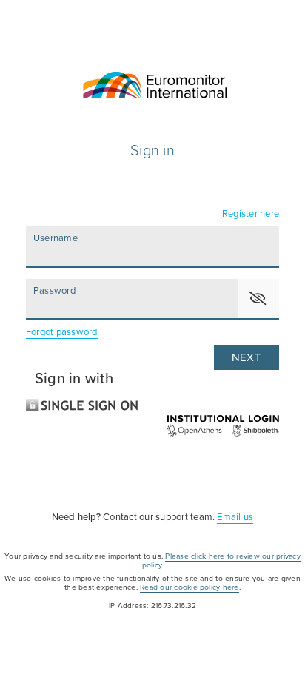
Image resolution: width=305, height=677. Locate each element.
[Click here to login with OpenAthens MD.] (152, 426)
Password (54, 291)
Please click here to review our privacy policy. (221, 560)
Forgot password (62, 332)
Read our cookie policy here (189, 587)
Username (55, 238)
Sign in (152, 151)
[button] (258, 298)
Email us (235, 517)
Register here (250, 214)
